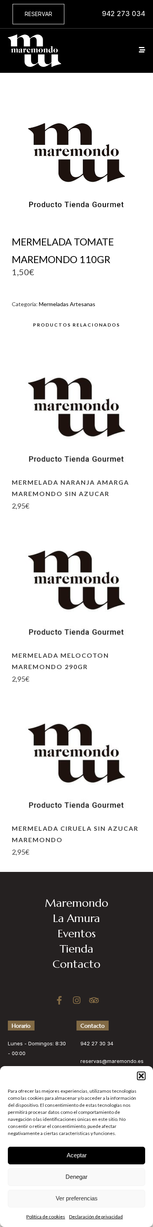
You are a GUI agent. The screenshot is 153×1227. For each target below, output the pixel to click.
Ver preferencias (77, 1198)
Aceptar (77, 1155)
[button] (141, 1076)
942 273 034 (123, 13)
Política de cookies (45, 1217)
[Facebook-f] (59, 1000)
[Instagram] (76, 1000)
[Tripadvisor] (93, 1000)
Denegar (76, 1176)
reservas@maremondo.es (112, 1061)
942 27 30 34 (96, 1043)
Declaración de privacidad (96, 1217)
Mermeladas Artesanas (67, 304)
